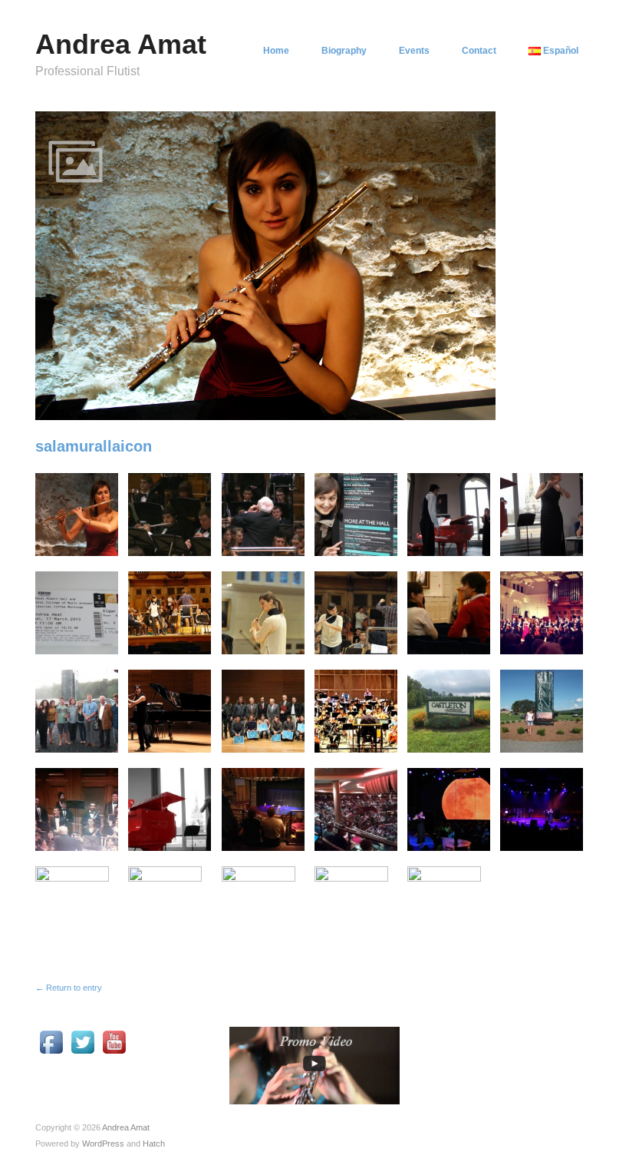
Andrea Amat (120, 44)
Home (276, 50)
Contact (479, 50)
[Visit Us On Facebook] (51, 1041)
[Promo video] (314, 1065)
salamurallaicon (93, 446)
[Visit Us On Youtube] (114, 1041)
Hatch (154, 1143)
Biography (344, 50)
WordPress (103, 1143)
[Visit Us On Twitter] (82, 1041)
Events (414, 50)
